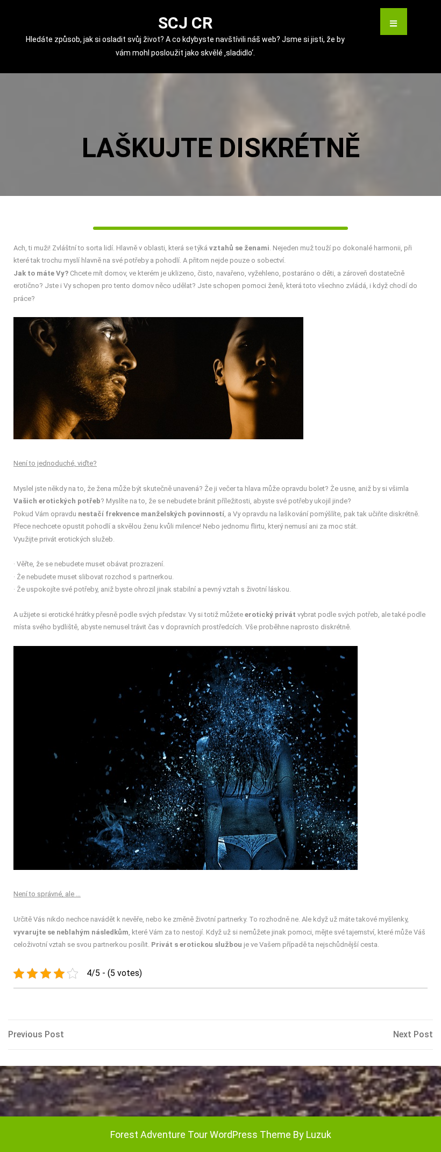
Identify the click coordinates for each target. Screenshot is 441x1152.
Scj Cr (185, 22)
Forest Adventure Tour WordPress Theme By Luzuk (220, 1134)
